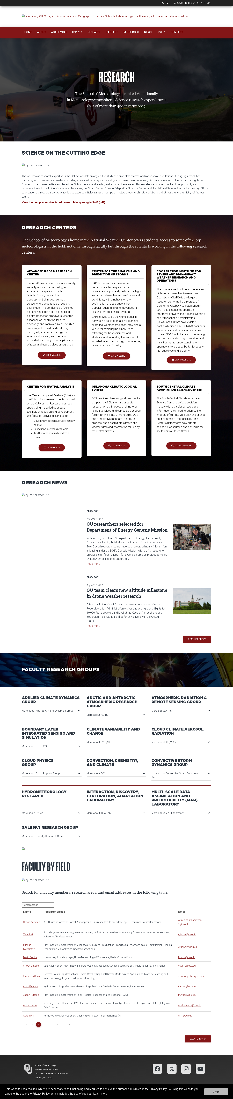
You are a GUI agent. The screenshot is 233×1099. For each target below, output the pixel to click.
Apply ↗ (77, 32)
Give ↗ (161, 32)
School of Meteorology (45, 1065)
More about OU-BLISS (51, 746)
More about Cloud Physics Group (51, 773)
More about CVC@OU (116, 742)
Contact (177, 32)
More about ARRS (180, 711)
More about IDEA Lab (116, 813)
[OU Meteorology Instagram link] (186, 1068)
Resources (131, 32)
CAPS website (117, 356)
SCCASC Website (182, 446)
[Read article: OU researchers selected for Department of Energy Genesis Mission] (192, 537)
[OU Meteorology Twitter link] (172, 1068)
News (148, 32)
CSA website (53, 447)
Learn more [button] (100, 1093)
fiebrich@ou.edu (187, 986)
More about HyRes (51, 813)
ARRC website (53, 355)
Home (28, 32)
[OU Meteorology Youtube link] (200, 1068)
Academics (59, 32)
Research (94, 32)
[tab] (52, 709)
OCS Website (118, 446)
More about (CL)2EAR (180, 742)
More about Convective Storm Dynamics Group (180, 775)
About (41, 32)
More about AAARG (116, 715)
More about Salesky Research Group (51, 836)
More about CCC (116, 773)
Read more (93, 563)
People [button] (111, 32)
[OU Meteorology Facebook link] (157, 1068)
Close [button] (216, 1091)
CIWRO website (182, 360)
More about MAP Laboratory (180, 813)
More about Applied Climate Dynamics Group (51, 711)
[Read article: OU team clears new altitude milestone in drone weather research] (192, 601)
